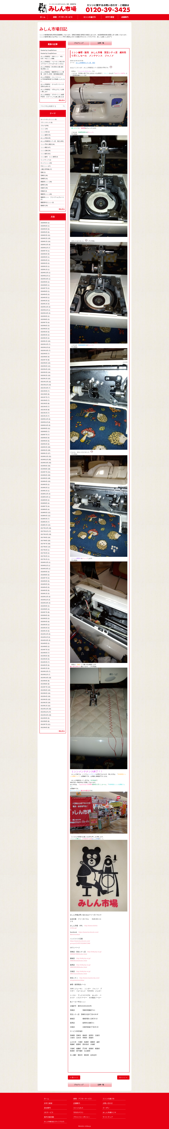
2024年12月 (44, 272)
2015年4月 (44, 621)
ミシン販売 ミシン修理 (48, 157)
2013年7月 (44, 687)
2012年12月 (44, 709)
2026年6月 (44, 226)
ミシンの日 (44, 132)
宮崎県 (43, 178)
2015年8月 (44, 609)
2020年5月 (44, 441)
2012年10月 (44, 715)
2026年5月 (44, 229)
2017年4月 (44, 550)
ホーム (42, 17)
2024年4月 (44, 294)
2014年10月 (44, 640)
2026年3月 (44, 235)
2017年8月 (44, 540)
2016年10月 (44, 568)
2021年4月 (44, 406)
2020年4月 (44, 444)
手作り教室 (109, 17)
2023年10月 (44, 313)
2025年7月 (44, 251)
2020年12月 (44, 419)
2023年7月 (44, 322)
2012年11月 (44, 712)
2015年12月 (44, 596)
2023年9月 (44, 316)
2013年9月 (44, 681)
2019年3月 (44, 484)
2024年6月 (44, 291)
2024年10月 (44, 279)
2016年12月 (44, 562)
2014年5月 (44, 656)
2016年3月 (44, 590)
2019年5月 (44, 478)
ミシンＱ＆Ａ (78, 1108)
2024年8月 (44, 285)
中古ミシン (44, 166)
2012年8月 (44, 721)
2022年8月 (44, 357)
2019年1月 (44, 490)
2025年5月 (44, 257)
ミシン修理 (44, 135)
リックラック (45, 160)
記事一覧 (101, 43)
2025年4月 (44, 260)
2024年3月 (44, 297)
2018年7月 (44, 506)
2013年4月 (44, 696)
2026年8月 (44, 223)
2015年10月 (44, 603)
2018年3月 (44, 519)
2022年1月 (44, 378)
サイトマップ (108, 1117)
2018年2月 (44, 522)
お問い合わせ (108, 1103)
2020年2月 (44, 450)
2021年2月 (44, 413)
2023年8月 (44, 319)
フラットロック (45, 122)
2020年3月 (44, 447)
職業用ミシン (45, 194)
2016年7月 (44, 578)
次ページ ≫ (123, 1077)
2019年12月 (44, 456)
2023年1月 (44, 341)
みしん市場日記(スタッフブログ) (54, 1122)
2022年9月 (44, 353)
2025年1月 (44, 269)
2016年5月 (44, 584)
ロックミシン (45, 163)
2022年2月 (44, 375)
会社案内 (47, 1108)
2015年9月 (44, 606)
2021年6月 (44, 400)
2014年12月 (44, 634)
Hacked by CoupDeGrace (49, 50)
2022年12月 (44, 344)
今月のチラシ (78, 1112)
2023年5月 (44, 328)
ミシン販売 (44, 153)
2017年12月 (44, 528)
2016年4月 (44, 587)
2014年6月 (44, 652)
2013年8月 (44, 684)
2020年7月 (44, 434)
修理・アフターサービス (62, 17)
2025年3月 (44, 263)
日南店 (43, 191)
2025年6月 (44, 254)
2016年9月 (44, 571)
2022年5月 (44, 366)
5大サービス (48, 1112)
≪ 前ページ (74, 1077)
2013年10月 (44, 677)
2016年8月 (44, 575)
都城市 (43, 205)
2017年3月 (44, 553)
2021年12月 (44, 381)
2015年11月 (44, 600)
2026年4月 (44, 232)
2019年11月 (44, 459)
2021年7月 (44, 397)
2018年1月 (44, 525)
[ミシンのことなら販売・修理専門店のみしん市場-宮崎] (59, 7)
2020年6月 (44, 438)
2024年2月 (44, 300)
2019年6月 (44, 475)
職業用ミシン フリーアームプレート (52, 197)
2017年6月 (44, 547)
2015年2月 (44, 628)
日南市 (43, 188)
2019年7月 (44, 472)
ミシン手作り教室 (46, 144)
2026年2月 (44, 238)
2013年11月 (44, 674)
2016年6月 (44, 581)
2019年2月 (44, 487)
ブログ (43, 125)
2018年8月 (44, 503)
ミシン (43, 128)
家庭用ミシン (45, 181)
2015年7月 (44, 612)
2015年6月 (44, 615)
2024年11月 (44, 276)
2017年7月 (44, 543)
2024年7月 (44, 288)
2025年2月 (44, 266)
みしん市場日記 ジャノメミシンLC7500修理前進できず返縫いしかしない (53, 79)
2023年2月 (44, 338)
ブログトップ (78, 43)
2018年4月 (44, 515)
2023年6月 (44, 325)
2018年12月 (44, 494)
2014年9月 (44, 643)
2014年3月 (44, 662)
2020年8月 (44, 431)
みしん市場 (44, 138)
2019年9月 (44, 466)
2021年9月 (44, 391)
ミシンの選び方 (89, 17)
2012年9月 (44, 718)
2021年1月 (44, 416)
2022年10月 (44, 350)
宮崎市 (43, 175)
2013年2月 (44, 702)
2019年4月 (44, 481)
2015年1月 (44, 631)
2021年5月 (44, 403)
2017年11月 (44, 531)
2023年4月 (44, 332)
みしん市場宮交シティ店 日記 (85, 62)
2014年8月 (44, 646)
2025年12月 (44, 244)
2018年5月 (44, 512)
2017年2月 (44, 556)
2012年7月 (44, 724)
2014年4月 (44, 659)
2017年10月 (44, 534)
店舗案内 (124, 17)
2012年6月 (44, 727)
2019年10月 (44, 462)
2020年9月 (44, 428)
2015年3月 (44, 624)
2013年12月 (44, 671)
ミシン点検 (44, 150)
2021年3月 (44, 409)
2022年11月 (44, 347)
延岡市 (43, 185)
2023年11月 (44, 310)
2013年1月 (44, 705)
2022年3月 (44, 372)
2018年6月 (44, 509)
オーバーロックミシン (47, 119)
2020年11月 (44, 422)
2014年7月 (44, 649)
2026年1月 (44, 241)
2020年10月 (44, 425)
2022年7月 (44, 360)
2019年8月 (44, 469)
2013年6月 (44, 690)
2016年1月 (44, 593)
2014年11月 (44, 637)
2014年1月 (44, 668)
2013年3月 (44, 699)
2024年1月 (44, 304)
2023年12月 (44, 307)
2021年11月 (44, 385)
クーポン (106, 1108)
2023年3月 (44, 335)
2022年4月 (44, 369)
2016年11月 (44, 565)
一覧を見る (61, 100)
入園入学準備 (45, 169)
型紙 (42, 172)
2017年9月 (44, 537)
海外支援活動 (49, 1117)
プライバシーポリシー (81, 1117)
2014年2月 (44, 665)
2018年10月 (44, 497)
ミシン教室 (44, 147)
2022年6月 (44, 363)
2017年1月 (44, 559)
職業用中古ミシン (46, 202)
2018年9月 (44, 500)
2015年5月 (44, 618)
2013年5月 (44, 693)
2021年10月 (44, 388)
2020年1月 (44, 453)
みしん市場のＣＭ (109, 1112)
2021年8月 (44, 394)
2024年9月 (44, 282)
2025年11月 (44, 247)
